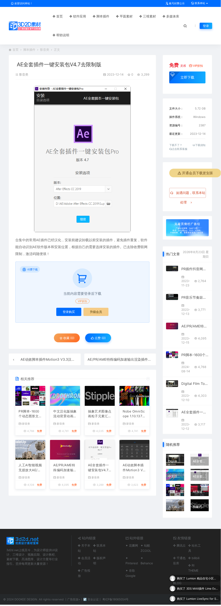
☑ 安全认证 (91, 599)
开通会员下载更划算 (197, 173)
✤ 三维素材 (147, 16)
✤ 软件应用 (77, 16)
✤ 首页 (58, 16)
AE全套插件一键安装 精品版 (195, 412)
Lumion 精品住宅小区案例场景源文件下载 (202, 578)
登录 (206, 26)
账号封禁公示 (176, 3)
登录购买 (69, 312)
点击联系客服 (179, 149)
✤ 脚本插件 (101, 16)
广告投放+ (73, 599)
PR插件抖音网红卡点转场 (195, 269)
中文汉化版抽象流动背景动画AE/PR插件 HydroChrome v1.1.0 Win (65, 414)
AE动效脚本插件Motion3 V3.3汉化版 (49, 359)
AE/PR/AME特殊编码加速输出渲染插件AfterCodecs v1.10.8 (134, 359)
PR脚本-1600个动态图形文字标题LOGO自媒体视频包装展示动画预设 (30, 414)
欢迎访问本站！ (23, 3)
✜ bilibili (193, 558)
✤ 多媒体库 (171, 16)
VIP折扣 (82, 301)
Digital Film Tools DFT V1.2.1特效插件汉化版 (195, 383)
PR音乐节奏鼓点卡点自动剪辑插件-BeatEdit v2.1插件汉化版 (195, 297)
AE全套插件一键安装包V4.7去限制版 (98, 468)
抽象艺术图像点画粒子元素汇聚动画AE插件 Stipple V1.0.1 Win (99, 414)
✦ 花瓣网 (131, 545)
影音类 (44, 49)
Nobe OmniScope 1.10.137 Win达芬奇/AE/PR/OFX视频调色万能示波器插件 (134, 414)
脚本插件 (29, 49)
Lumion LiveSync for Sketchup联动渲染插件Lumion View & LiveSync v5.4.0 (202, 598)
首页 (16, 49)
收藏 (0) (68, 338)
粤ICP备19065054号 (115, 599)
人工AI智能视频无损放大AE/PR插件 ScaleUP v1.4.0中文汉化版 (30, 468)
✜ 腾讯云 (179, 545)
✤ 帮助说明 (61, 35)
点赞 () (100, 338)
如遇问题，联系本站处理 (190, 194)
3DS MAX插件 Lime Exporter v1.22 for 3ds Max (202, 588)
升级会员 (96, 312)
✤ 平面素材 (124, 16)
